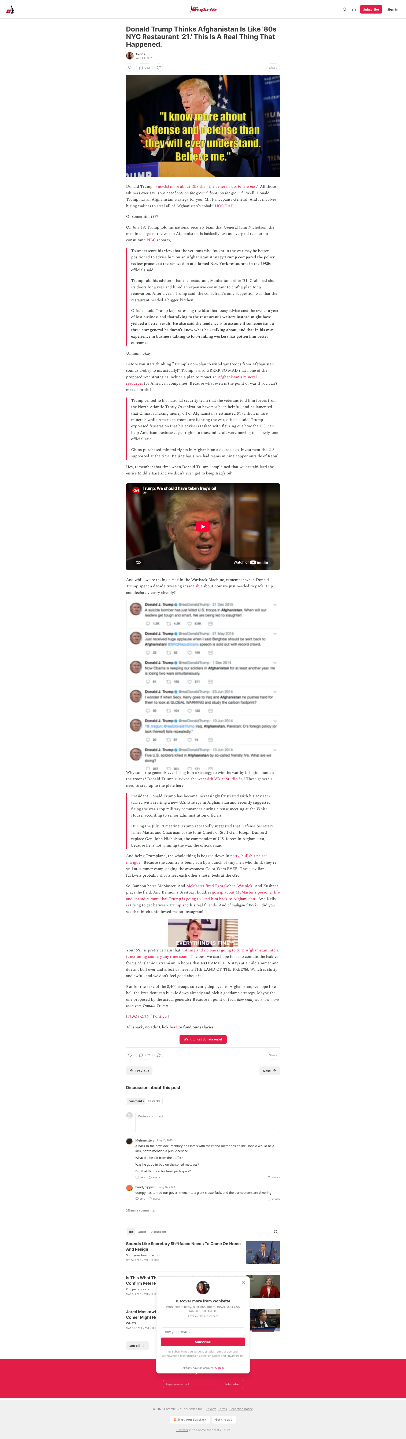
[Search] (344, 9)
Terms (222, 1409)
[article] (203, 1254)
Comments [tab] (136, 1101)
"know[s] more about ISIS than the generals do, (196, 187)
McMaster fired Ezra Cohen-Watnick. (220, 886)
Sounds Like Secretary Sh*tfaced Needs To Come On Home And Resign (183, 1246)
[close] (243, 1282)
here (173, 1027)
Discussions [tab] (158, 1232)
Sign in (392, 9)
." (257, 187)
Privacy (211, 1409)
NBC (151, 240)
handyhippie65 (146, 1187)
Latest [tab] (142, 1232)
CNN (145, 1016)
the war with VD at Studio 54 (217, 779)
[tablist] (144, 1101)
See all (134, 1345)
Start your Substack (191, 1419)
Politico (160, 1016)
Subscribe (371, 9)
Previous (142, 1071)
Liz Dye (140, 53)
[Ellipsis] (277, 1140)
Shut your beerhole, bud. (144, 1255)
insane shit (192, 586)
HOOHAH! (225, 206)
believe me (246, 187)
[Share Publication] (354, 9)
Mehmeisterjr (145, 1140)
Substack (182, 1430)
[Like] (130, 67)
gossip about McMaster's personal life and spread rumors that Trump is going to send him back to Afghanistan (203, 895)
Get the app (223, 1419)
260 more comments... (141, 1210)
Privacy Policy (234, 1356)
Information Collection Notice (201, 1356)
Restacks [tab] (154, 1101)
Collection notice (241, 1409)
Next (267, 1071)
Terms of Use (223, 1351)
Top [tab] (131, 1232)
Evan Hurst (151, 1260)
